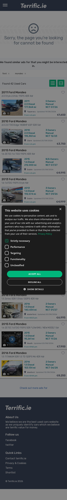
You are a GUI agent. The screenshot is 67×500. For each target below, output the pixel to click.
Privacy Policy (45, 233)
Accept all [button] (35, 274)
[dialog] (33, 250)
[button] (34, 289)
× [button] (60, 209)
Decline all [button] (34, 282)
